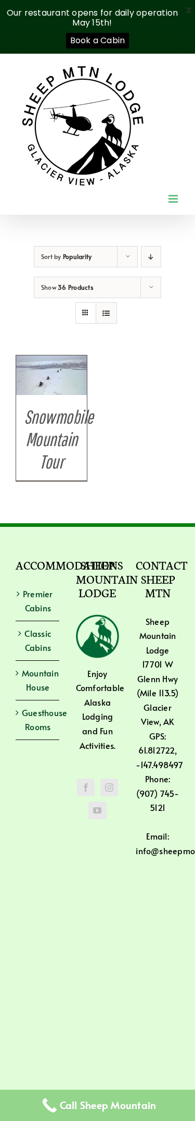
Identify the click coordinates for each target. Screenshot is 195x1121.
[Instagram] (109, 787)
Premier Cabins (38, 601)
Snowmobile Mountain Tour (59, 439)
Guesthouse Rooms (38, 720)
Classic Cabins (37, 640)
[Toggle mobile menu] (173, 198)
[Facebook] (86, 787)
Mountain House (38, 680)
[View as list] (106, 313)
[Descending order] (151, 256)
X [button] (188, 10)
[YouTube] (97, 810)
